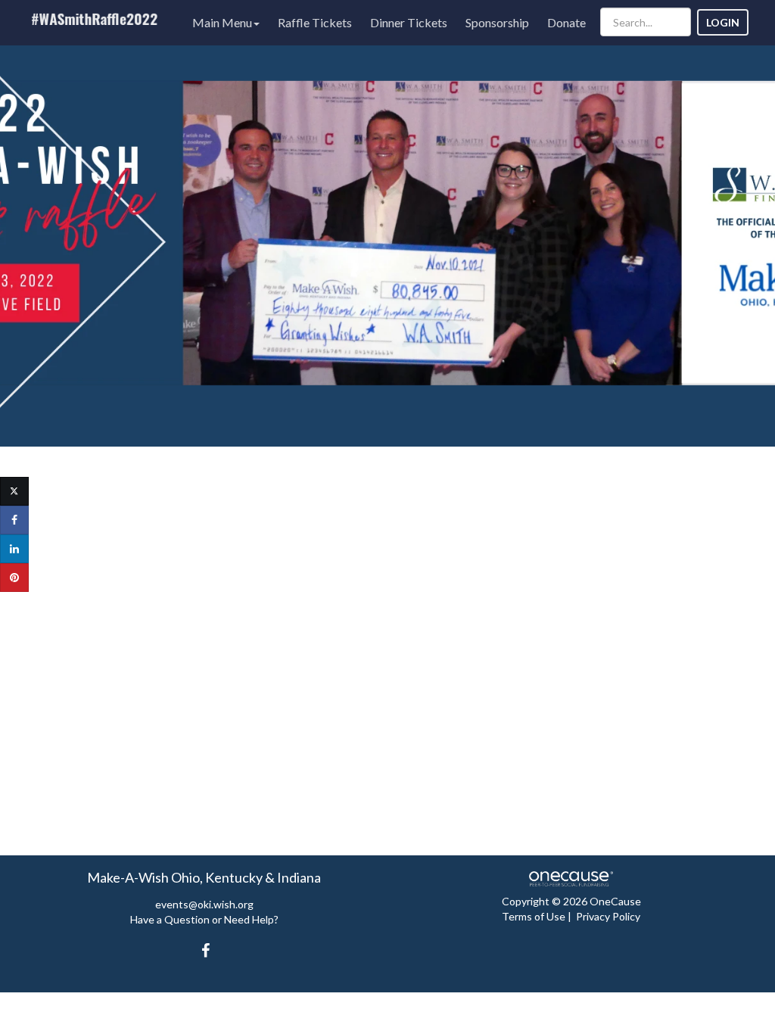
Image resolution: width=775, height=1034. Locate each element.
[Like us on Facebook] (202, 950)
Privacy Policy (608, 916)
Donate (566, 22)
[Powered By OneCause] (571, 877)
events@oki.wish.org (204, 904)
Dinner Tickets (408, 22)
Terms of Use (533, 916)
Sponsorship (497, 22)
